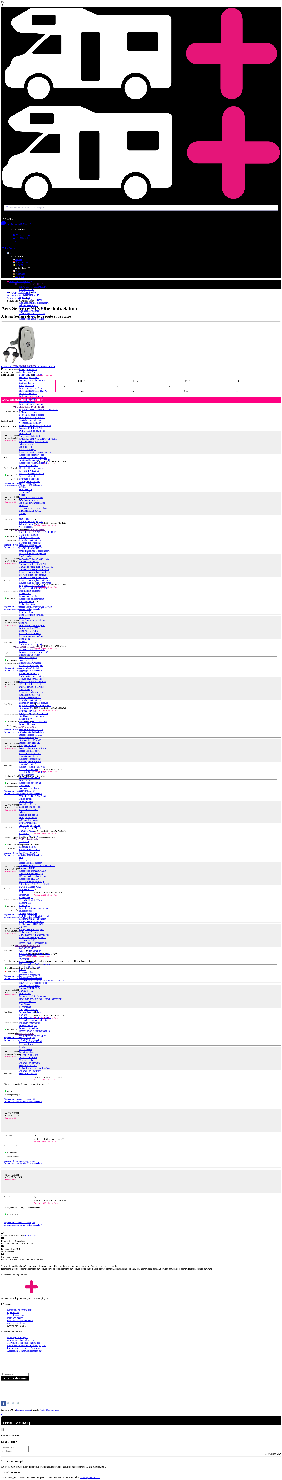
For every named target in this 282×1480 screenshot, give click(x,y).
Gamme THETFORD (29, 988)
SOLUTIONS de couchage (32, 431)
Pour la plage (25, 780)
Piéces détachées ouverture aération (35, 607)
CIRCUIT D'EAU (27, 1001)
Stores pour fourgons (28, 737)
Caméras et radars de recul (31, 692)
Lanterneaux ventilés (28, 596)
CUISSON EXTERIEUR (31, 828)
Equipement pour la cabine (31, 415)
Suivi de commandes (16, 1315)
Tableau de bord (26, 444)
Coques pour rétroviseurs (30, 679)
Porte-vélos (24, 623)
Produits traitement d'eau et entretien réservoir (40, 999)
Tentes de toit (25, 799)
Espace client (13, 1312)
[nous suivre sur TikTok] (14, 1405)
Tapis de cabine (26, 447)
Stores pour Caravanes (29, 708)
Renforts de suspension (30, 697)
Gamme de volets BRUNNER (33, 577)
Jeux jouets (24, 519)
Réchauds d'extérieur (28, 836)
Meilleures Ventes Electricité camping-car (26, 1345)
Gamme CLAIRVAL (29, 561)
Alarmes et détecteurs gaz (31, 665)
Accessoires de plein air (30, 783)
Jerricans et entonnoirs (29, 975)
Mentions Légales (52, 1410)
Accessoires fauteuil (28, 809)
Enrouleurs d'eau (27, 972)
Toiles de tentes (26, 801)
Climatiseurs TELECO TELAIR (34, 884)
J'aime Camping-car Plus (30, 524)
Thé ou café (24, 492)
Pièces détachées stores (29, 751)
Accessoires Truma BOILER (32, 871)
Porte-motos (24, 639)
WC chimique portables (30, 951)
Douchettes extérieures (29, 777)
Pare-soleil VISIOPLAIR (31, 428)
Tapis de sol (24, 785)
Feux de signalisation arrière (32, 380)
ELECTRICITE (26, 383)
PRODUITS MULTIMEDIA (33, 287)
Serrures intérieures (28, 1065)
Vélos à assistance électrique (32, 620)
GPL (21, 892)
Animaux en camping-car (31, 521)
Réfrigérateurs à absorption (31, 929)
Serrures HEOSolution (29, 655)
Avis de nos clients (16, 1323)
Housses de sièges (27, 449)
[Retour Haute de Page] (2, 1414)
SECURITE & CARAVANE (29, 647)
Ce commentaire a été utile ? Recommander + (23, 486)
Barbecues (24, 833)
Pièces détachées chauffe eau (32, 876)
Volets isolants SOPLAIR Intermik (35, 425)
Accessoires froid (27, 940)
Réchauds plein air (27, 847)
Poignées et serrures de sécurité (33, 652)
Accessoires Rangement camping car (24, 1350)
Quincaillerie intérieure (29, 1063)
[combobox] (141, 208)
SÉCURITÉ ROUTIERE (31, 684)
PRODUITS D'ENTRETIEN (33, 983)
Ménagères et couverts (29, 481)
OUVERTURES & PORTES (33, 588)
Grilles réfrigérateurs (28, 932)
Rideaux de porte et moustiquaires (35, 452)
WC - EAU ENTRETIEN (27, 945)
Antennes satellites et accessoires (34, 303)
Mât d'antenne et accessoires (32, 313)
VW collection (26, 527)
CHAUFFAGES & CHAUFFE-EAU (37, 865)
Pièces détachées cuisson (30, 863)
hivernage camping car (17, 1337)
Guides (22, 513)
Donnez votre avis (44, 375)
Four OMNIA (25, 489)
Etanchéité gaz (26, 897)
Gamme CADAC (27, 831)
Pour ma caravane (27, 711)
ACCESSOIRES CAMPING (33, 772)
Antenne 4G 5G (26, 289)
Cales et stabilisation (28, 535)
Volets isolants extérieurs (30, 420)
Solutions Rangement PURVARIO (35, 460)
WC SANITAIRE (27, 948)
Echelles (23, 641)
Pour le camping (26, 775)
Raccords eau (25, 1007)
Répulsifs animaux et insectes (32, 681)
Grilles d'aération (27, 604)
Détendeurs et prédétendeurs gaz (34, 908)
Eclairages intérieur (28, 369)
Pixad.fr (42, 1410)
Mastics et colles (26, 1060)
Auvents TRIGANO (28, 764)
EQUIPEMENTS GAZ (30, 887)
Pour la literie (25, 433)
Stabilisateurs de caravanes (31, 716)
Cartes (22, 516)
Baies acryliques (26, 612)
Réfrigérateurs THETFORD (32, 924)
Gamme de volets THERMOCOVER (36, 567)
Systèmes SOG (26, 959)
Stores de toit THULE (29, 743)
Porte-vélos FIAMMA (29, 628)
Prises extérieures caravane (31, 404)
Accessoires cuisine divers (31, 497)
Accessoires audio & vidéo (31, 319)
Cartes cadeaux (26, 1044)
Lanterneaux (25, 593)
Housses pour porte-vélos (31, 636)
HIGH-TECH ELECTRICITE (29, 284)
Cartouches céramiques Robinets (34, 1020)
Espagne (19, 276)
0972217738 (27, 224)
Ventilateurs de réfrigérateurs (32, 937)
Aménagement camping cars (20, 1340)
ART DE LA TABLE (29, 471)
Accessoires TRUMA (29, 879)
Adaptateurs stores (27, 745)
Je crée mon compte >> (14, 1472)
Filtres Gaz (24, 895)
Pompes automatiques (29, 1028)
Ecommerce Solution (23, 1410)
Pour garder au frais (28, 817)
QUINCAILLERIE (24, 1033)
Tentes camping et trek (29, 825)
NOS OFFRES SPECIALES (32, 1036)
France (18, 259)
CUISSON (24, 841)
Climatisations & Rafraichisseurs (34, 935)
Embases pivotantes (28, 412)
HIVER (22, 1047)
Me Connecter (272, 1453)
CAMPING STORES (25, 727)
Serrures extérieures (28, 1073)
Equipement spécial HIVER (32, 585)
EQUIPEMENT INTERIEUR (29, 407)
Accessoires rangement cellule (33, 463)
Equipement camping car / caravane (23, 1348)
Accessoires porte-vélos (30, 633)
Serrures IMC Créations (30, 663)
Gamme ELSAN (27, 991)
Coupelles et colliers (28, 1009)
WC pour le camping (28, 820)
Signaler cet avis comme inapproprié (19, 483)
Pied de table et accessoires (31, 468)
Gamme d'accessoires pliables (33, 457)
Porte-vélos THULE (28, 631)
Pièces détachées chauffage (31, 881)
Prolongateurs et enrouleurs (31, 396)
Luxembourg (21, 262)
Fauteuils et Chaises (28, 804)
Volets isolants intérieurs (30, 423)
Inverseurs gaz (25, 911)
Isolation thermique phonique (32, 575)
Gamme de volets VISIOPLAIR (34, 569)
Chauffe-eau (24, 1004)
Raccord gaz (25, 903)
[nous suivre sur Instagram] (9, 1405)
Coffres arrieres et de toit (30, 644)
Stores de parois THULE (30, 735)
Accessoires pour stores (30, 753)
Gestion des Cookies (16, 1326)
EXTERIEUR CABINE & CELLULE (37, 532)
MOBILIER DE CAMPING (32, 796)
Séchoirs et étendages (29, 788)
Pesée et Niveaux (27, 724)
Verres (22, 495)
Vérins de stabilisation (29, 537)
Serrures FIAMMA (28, 657)
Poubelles (23, 505)
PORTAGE (24, 617)
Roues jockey (25, 719)
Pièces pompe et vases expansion (34, 1031)
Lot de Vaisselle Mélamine (31, 473)
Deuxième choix (26, 1052)
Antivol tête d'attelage (29, 673)
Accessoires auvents (28, 769)
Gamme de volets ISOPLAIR (33, 564)
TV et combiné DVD (29, 295)
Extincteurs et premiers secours (33, 703)
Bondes (22, 969)
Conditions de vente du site (19, 1310)
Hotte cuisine (25, 860)
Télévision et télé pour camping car (23, 1342)
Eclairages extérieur (28, 372)
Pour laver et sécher (28, 823)
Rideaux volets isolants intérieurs (34, 572)
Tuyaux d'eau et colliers (30, 1012)
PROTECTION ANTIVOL (32, 649)
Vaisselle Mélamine (28, 476)
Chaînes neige (25, 556)
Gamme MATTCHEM (29, 985)
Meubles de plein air (28, 815)
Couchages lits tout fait (29, 436)
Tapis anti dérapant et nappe (32, 503)
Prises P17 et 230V (28, 393)
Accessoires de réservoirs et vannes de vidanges (41, 980)
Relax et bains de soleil (29, 807)
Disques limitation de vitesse (32, 687)
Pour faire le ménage (28, 500)
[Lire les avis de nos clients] (141, 214)
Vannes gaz (24, 905)
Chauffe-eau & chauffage (31, 873)
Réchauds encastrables (29, 849)
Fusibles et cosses (27, 401)
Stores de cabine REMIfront (32, 417)
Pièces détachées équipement (32, 553)
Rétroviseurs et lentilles (30, 540)
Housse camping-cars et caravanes (35, 583)
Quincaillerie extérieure (30, 1071)
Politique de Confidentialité (20, 1320)
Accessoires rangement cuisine (33, 508)
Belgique (19, 265)
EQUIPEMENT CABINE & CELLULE (38, 409)
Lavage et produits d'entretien (32, 996)
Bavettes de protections (30, 543)
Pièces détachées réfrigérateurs (33, 943)
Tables (22, 812)
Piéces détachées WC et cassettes (34, 964)
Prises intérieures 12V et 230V (33, 391)
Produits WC (25, 993)
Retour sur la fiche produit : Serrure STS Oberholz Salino (28, 366)
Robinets (23, 1015)
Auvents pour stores (28, 756)
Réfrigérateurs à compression (32, 919)
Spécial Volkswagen (28, 1055)
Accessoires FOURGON (30, 1041)
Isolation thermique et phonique (33, 441)
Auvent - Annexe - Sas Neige (32, 767)
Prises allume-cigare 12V (30, 388)
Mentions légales (15, 1318)
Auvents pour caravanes (30, 761)
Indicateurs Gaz (26, 889)
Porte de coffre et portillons (31, 615)
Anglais (19, 271)
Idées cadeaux (25, 1049)
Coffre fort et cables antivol (31, 676)
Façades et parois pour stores (32, 748)
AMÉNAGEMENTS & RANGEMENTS (39, 439)
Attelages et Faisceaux (29, 695)
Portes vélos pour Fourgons (32, 625)
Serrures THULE (27, 660)
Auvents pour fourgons (30, 759)
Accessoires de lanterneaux (31, 599)
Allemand (20, 273)
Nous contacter (22, 235)
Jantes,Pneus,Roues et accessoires (34, 551)
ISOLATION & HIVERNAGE (34, 559)
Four (21, 857)
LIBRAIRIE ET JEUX (30, 511)
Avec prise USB (26, 385)
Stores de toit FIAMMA (30, 740)
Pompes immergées (28, 1025)
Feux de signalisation (29, 377)
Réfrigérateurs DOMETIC (31, 921)
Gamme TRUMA (27, 868)
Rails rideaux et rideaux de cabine (34, 1068)
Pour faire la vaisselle (29, 479)
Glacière (23, 927)
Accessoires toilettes (28, 465)
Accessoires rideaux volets (31, 455)
